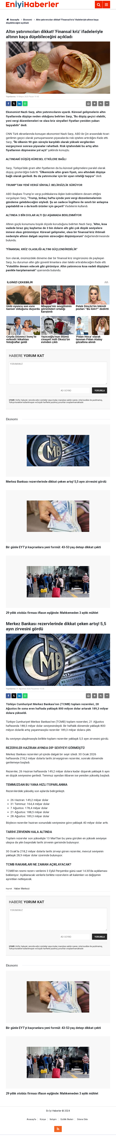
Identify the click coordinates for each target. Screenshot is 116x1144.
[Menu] (106, 5)
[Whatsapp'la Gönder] (25, 103)
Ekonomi (27, 19)
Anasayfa (14, 19)
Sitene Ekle (82, 1119)
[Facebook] (8, 103)
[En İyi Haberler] (32, 4)
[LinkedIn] (19, 103)
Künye (43, 1119)
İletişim (53, 1119)
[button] (94, 103)
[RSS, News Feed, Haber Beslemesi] (58, 1129)
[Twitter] (13, 103)
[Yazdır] (88, 103)
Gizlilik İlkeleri (66, 1119)
